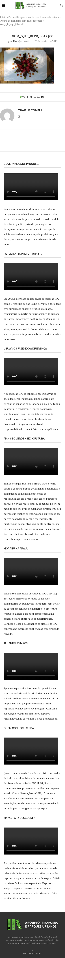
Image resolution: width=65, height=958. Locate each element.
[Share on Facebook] (27, 97)
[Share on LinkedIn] (35, 97)
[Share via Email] (42, 97)
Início (3, 17)
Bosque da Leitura (49, 17)
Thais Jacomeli (21, 41)
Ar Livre (33, 17)
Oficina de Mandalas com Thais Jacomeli (21, 20)
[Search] (61, 5)
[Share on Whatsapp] (38, 97)
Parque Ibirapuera (17, 17)
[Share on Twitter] (31, 97)
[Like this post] (23, 97)
